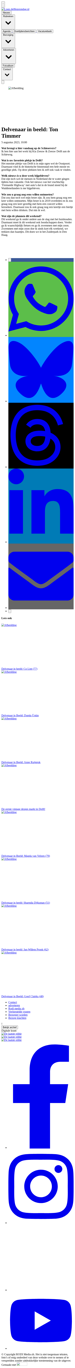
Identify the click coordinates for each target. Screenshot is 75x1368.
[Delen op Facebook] (9, 260)
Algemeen (34, 142)
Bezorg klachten (17, 1017)
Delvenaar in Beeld (50, 142)
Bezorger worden (18, 1014)
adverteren (14, 1005)
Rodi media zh (16, 1008)
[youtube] (41, 1348)
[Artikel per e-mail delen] (41, 607)
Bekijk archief (10, 1027)
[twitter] (41, 1289)
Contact (12, 1002)
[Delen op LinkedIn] (41, 541)
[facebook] (41, 1147)
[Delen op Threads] (41, 466)
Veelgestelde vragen (19, 1011)
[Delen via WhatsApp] (41, 335)
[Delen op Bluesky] (41, 401)
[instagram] (41, 1222)
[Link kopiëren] (9, 611)
